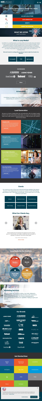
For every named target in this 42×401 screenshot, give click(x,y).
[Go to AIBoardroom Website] (14, 73)
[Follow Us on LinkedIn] (38, 2)
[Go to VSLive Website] (10, 76)
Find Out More (21, 244)
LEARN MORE (21, 101)
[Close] (37, 388)
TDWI (21, 59)
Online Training (10, 205)
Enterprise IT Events (21, 205)
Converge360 (12, 59)
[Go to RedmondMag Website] (21, 76)
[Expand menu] (40, 2)
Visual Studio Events (32, 199)
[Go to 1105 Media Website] (6, 2)
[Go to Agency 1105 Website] (26, 73)
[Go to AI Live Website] (32, 76)
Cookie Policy (11, 394)
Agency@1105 (29, 59)
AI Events (10, 199)
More (21, 82)
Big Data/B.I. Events (21, 199)
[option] (21, 32)
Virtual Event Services (32, 205)
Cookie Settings (25, 396)
